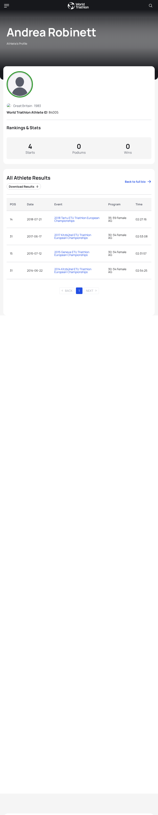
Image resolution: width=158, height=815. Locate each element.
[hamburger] (6, 6)
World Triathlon (78, 5)
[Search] (151, 6)
